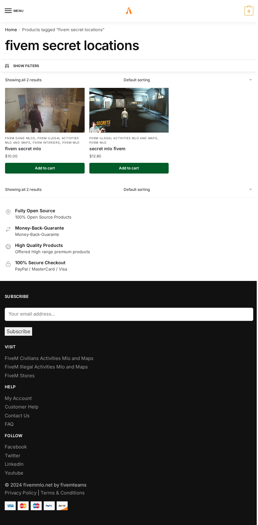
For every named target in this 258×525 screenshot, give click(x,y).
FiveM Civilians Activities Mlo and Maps (49, 358)
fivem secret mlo (23, 148)
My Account (18, 398)
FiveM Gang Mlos (20, 138)
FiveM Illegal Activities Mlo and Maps (123, 138)
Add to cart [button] (45, 168)
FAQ (9, 424)
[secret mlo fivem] (129, 110)
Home (11, 29)
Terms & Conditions (63, 493)
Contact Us (17, 416)
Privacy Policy (20, 493)
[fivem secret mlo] (45, 110)
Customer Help (21, 407)
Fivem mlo (71, 142)
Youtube (14, 473)
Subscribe (18, 331)
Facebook (16, 447)
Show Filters (26, 66)
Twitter (12, 456)
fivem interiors (46, 142)
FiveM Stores (20, 376)
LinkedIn (15, 464)
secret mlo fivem (107, 148)
